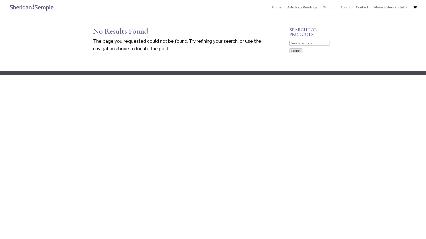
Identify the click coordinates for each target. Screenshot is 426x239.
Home (276, 7)
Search (296, 50)
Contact (362, 7)
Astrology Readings (302, 7)
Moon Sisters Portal (389, 7)
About (345, 7)
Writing (329, 7)
